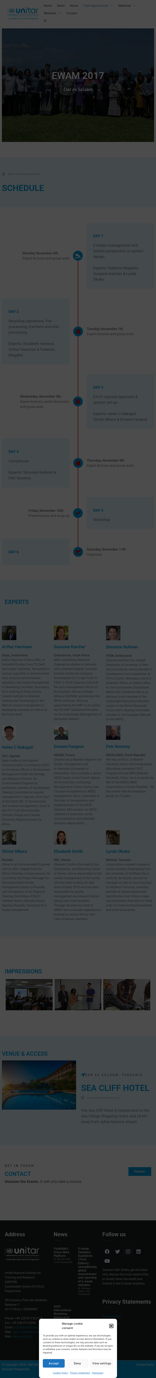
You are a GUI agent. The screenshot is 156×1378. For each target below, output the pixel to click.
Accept (54, 1363)
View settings (101, 1363)
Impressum (97, 1372)
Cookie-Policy (60, 1372)
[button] (111, 1326)
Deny (77, 1363)
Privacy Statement (80, 1372)
